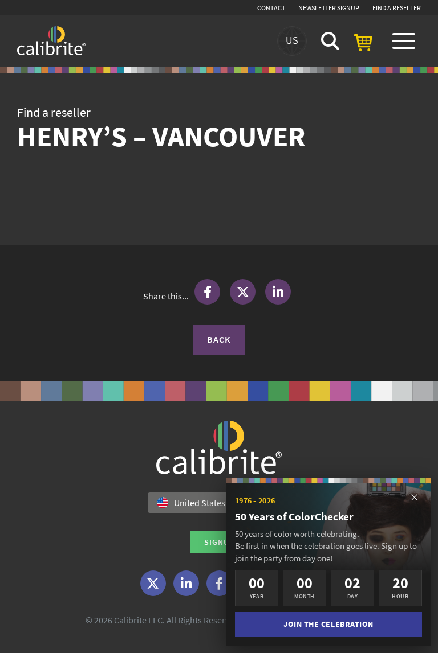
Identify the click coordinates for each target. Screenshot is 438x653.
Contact (271, 7)
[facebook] (219, 583)
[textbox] (212, 502)
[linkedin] (186, 583)
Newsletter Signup (328, 7)
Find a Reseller (396, 7)
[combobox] (219, 502)
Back (219, 339)
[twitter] (153, 583)
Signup (219, 542)
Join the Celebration (328, 624)
